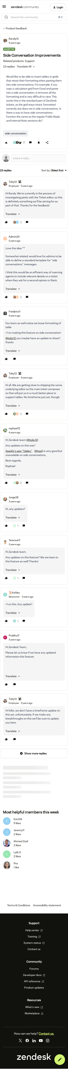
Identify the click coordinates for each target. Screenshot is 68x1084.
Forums (34, 974)
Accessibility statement (47, 910)
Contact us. (46, 1039)
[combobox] (34, 17)
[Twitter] (20, 1046)
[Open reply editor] (34, 158)
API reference (32, 986)
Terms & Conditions (18, 910)
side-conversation (15, 133)
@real (38, 451)
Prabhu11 (14, 635)
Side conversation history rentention (24, 785)
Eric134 (18, 824)
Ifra (16, 868)
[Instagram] (47, 1046)
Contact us (34, 954)
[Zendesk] (34, 1064)
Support (8, 790)
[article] (34, 202)
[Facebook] (27, 1046)
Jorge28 (13, 497)
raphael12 (14, 428)
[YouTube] (41, 1046)
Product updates (34, 992)
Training (33, 941)
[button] (4, 8)
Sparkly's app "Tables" (18, 451)
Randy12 (14, 38)
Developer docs (32, 980)
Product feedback (16, 28)
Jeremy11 (19, 835)
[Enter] (6, 17)
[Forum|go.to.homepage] (24, 7)
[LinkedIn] (34, 1046)
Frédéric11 (14, 311)
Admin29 (14, 236)
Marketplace (32, 1018)
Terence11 (14, 540)
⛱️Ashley (14, 592)
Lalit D (17, 857)
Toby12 (13, 181)
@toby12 (10, 338)
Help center (32, 935)
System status (33, 948)
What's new (32, 1012)
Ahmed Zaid (21, 846)
